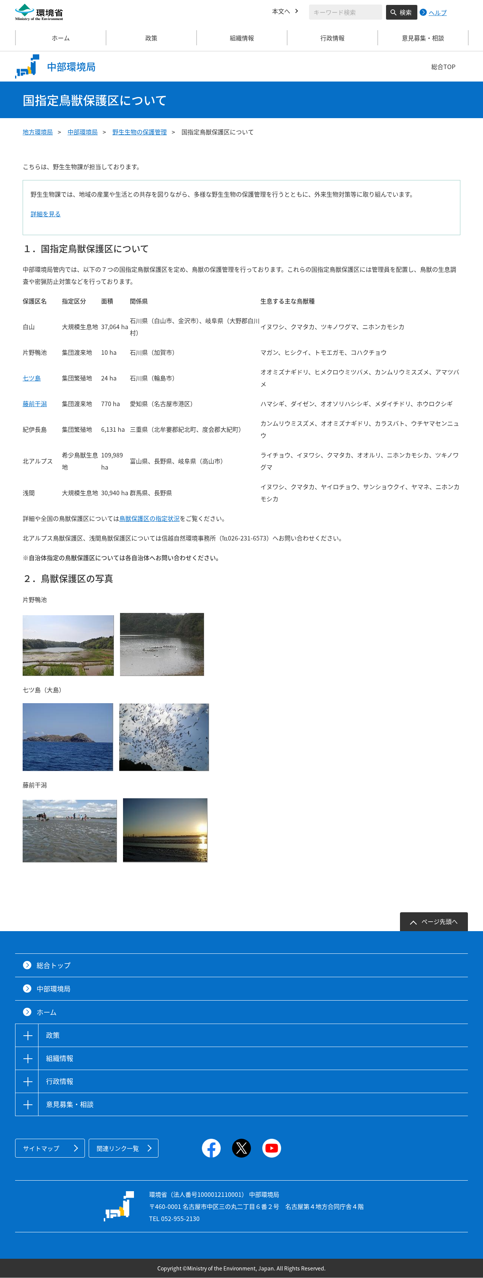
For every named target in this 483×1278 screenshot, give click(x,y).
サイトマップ (41, 1148)
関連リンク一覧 (118, 1148)
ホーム (61, 37)
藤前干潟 (35, 403)
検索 (406, 12)
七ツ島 (32, 377)
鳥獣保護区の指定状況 (149, 518)
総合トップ (54, 965)
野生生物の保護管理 (139, 131)
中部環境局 (83, 131)
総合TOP (443, 66)
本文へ (281, 10)
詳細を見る (46, 213)
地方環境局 (38, 131)
